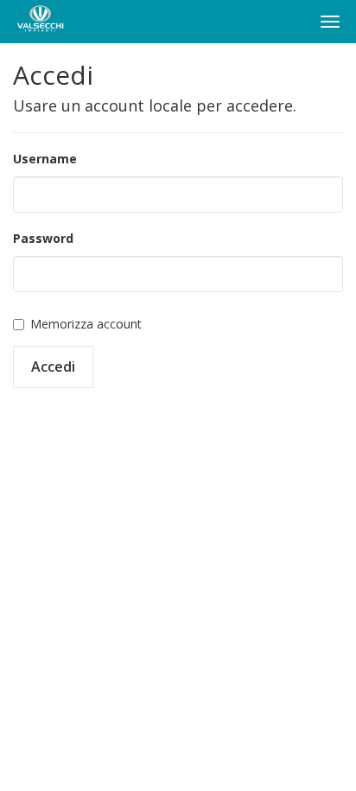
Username (45, 158)
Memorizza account (86, 324)
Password (43, 238)
